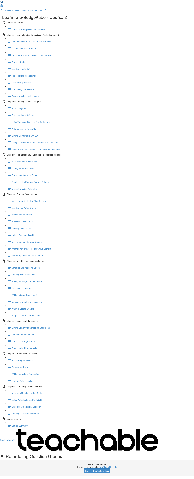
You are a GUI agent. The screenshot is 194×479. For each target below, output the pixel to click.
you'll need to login (108, 467)
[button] (1, 2)
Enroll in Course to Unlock (97, 470)
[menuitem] (1, 6)
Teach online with (8, 440)
